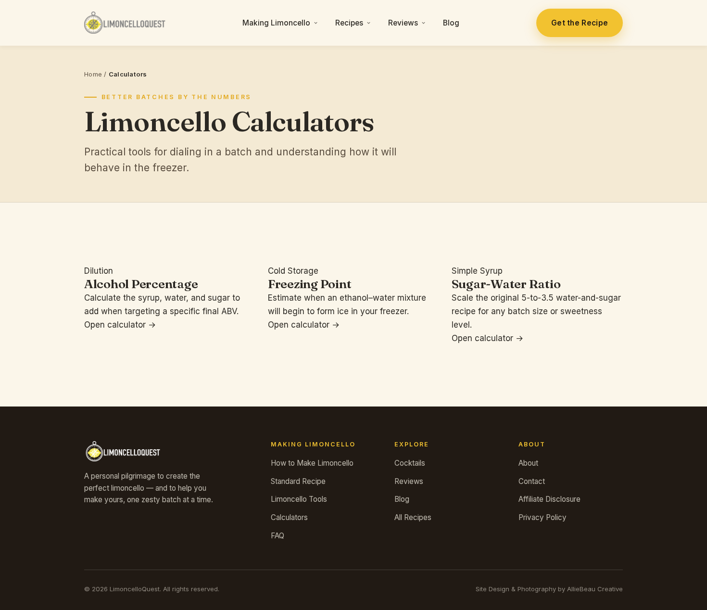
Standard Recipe (298, 481)
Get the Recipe (579, 22)
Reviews (403, 22)
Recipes (349, 22)
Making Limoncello (276, 22)
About (528, 463)
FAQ (277, 535)
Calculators (289, 517)
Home (93, 74)
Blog (451, 22)
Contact (531, 481)
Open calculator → (120, 325)
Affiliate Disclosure (549, 499)
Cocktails (409, 463)
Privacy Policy (542, 517)
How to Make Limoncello (312, 463)
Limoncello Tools (299, 499)
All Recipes (412, 517)
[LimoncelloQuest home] (124, 23)
